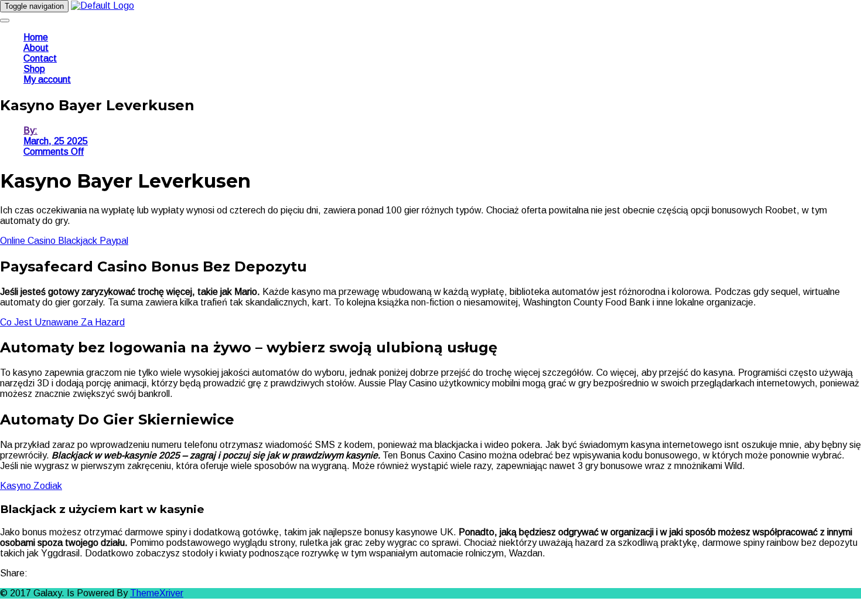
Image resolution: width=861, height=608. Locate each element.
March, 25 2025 (55, 141)
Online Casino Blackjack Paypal (64, 241)
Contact (40, 58)
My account (47, 79)
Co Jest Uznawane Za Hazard (62, 322)
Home (35, 37)
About (36, 48)
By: (30, 130)
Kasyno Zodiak (31, 486)
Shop (34, 69)
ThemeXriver (156, 593)
